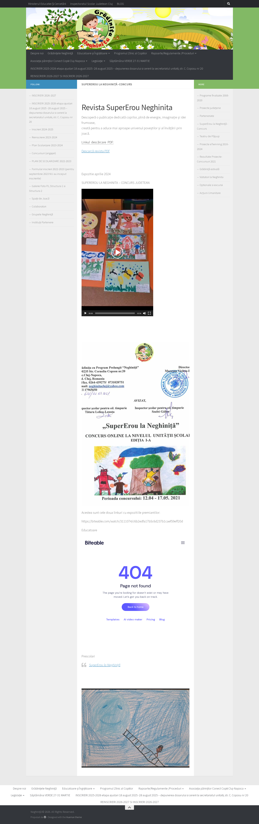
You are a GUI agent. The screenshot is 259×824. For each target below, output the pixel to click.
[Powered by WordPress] (45, 817)
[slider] (115, 313)
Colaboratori (39, 206)
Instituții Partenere (42, 222)
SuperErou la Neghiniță (104, 665)
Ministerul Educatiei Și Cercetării (47, 4)
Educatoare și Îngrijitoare (92, 53)
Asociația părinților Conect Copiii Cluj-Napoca (57, 61)
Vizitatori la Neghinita (211, 177)
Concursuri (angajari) (44, 153)
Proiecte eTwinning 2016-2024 (213, 146)
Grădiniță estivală (209, 169)
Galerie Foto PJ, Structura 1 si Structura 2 (47, 188)
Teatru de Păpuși (209, 136)
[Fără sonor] (144, 313)
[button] (117, 253)
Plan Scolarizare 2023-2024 (47, 145)
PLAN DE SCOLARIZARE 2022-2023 (51, 161)
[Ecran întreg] (149, 313)
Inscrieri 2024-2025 (42, 129)
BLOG (120, 4)
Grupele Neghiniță (42, 214)
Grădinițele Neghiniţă (60, 53)
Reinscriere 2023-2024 (44, 137)
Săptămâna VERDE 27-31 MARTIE (129, 61)
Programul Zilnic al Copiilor (130, 53)
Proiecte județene (210, 108)
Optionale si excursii (211, 185)
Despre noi (36, 53)
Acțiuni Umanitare (210, 193)
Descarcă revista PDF (96, 151)
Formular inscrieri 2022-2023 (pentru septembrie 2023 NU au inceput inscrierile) (51, 173)
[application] (117, 252)
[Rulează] (85, 313)
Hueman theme (74, 817)
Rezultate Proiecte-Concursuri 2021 (209, 159)
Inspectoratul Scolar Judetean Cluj (91, 4)
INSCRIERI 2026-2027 (44, 95)
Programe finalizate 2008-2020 (213, 98)
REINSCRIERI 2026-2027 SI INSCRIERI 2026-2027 (59, 76)
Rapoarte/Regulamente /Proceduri (172, 53)
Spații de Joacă (40, 198)
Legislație (97, 61)
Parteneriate (207, 116)
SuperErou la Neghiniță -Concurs (212, 126)
